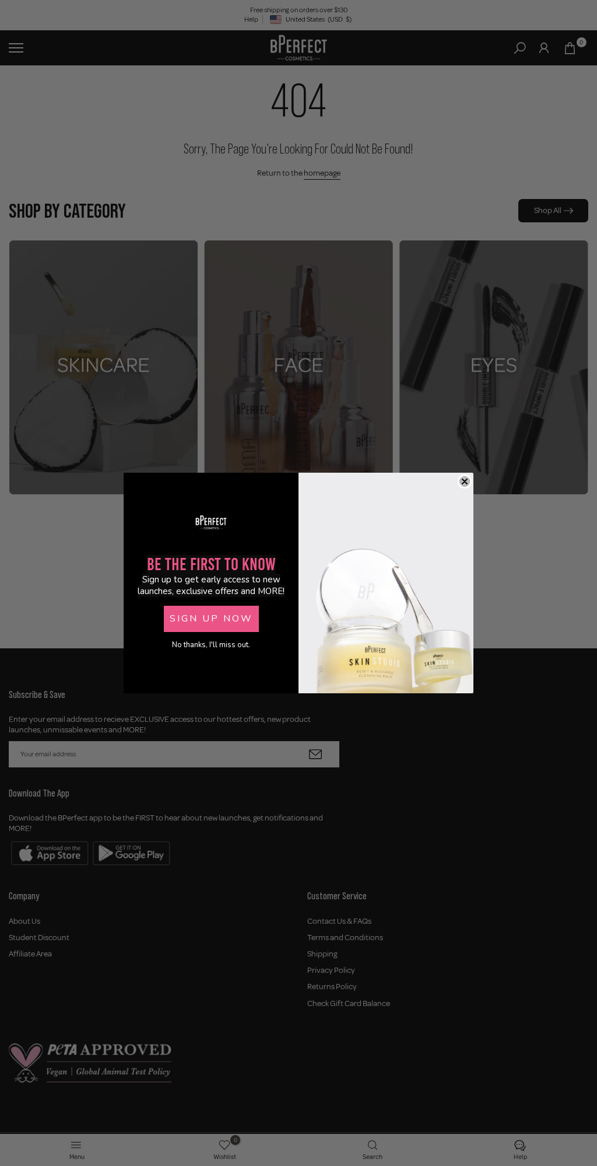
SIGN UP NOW (211, 618)
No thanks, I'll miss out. (211, 645)
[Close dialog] (464, 481)
